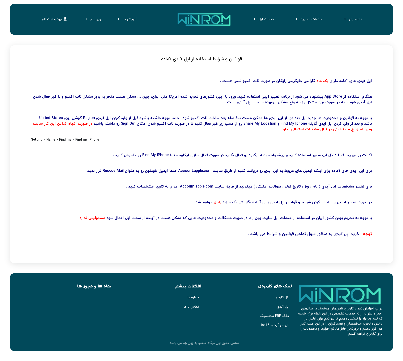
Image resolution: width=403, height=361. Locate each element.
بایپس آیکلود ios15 (275, 325)
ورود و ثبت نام (53, 19)
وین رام (95, 19)
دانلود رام (355, 19)
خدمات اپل (266, 19)
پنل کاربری (282, 297)
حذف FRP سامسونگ (274, 316)
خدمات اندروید (311, 19)
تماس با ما (191, 306)
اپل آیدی (283, 306)
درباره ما (193, 297)
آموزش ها (130, 19)
